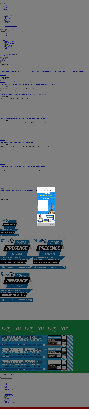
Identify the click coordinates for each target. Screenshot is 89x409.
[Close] (54, 186)
